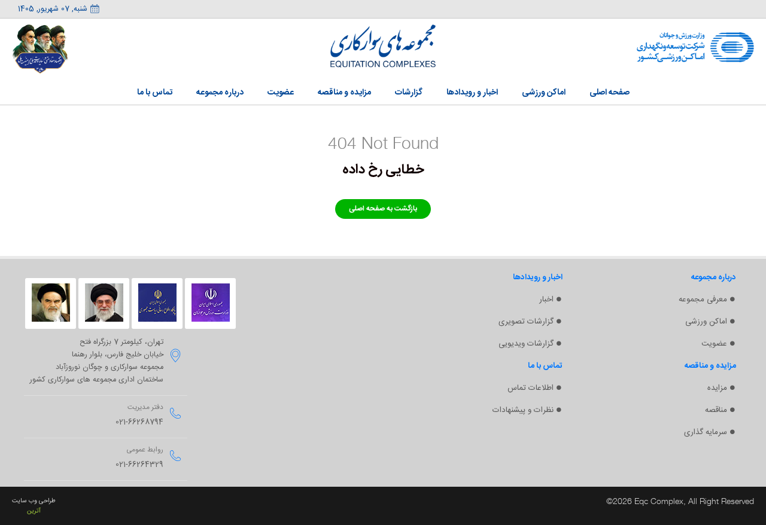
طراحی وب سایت (34, 501)
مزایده (717, 388)
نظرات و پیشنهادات (523, 410)
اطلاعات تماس (530, 388)
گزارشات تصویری (526, 321)
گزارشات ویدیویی (526, 343)
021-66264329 (139, 465)
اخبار (546, 299)
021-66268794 (139, 422)
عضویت (714, 343)
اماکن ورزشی (706, 321)
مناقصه (716, 410)
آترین (34, 511)
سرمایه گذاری (705, 432)
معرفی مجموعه (703, 299)
